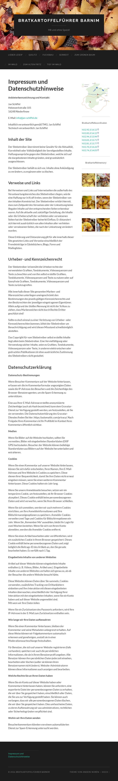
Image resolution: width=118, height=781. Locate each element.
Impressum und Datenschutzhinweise (19, 755)
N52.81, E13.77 (89, 143)
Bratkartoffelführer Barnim (59, 20)
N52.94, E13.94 (89, 136)
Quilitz (33, 55)
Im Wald (12, 64)
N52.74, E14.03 (89, 150)
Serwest (64, 55)
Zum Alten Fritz (32, 64)
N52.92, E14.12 (89, 129)
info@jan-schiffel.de (26, 117)
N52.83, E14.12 (89, 133)
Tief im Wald (54, 64)
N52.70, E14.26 (89, 146)
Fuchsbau (48, 55)
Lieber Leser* (15, 55)
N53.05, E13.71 (89, 140)
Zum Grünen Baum (85, 55)
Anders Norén (91, 772)
